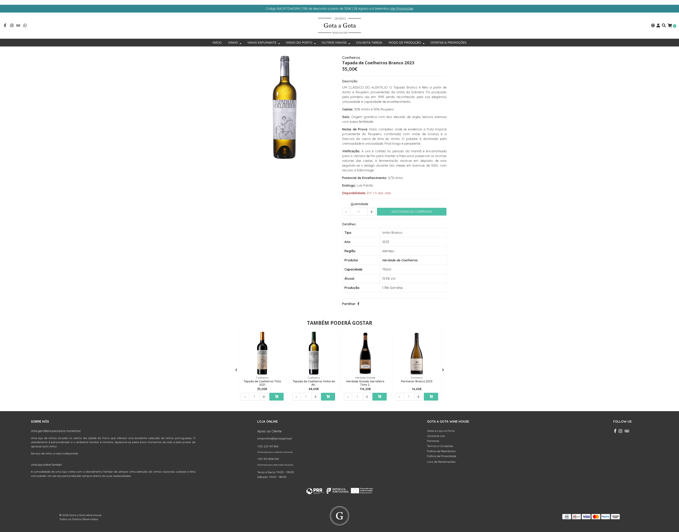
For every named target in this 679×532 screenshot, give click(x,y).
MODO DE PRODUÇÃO (405, 42)
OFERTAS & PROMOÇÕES (448, 42)
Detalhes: (349, 224)
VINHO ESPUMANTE (261, 42)
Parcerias (433, 441)
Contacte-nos (436, 436)
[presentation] (236, 369)
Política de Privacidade (441, 456)
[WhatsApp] (25, 26)
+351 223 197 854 (267, 446)
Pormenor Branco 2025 (417, 381)
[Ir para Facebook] (5, 26)
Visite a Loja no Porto (441, 431)
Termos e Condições (440, 446)
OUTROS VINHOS (334, 42)
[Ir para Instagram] (11, 26)
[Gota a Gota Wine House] (339, 25)
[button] (653, 25)
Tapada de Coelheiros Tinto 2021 (262, 383)
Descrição (350, 81)
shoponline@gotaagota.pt (274, 438)
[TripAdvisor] (18, 26)
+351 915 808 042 (268, 459)
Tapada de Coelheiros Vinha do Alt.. (314, 383)
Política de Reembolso (441, 451)
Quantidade (359, 204)
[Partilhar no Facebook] (358, 304)
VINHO (233, 42)
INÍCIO (217, 42)
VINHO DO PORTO (299, 42)
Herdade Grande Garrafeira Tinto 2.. (365, 383)
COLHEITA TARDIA (369, 42)
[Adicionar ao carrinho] (276, 397)
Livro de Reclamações (441, 461)
